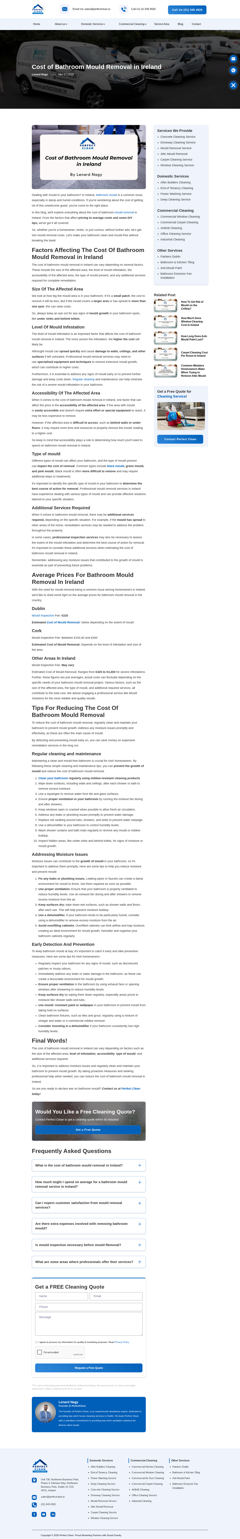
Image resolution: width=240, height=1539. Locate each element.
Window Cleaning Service (177, 165)
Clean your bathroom (53, 778)
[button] (61, 24)
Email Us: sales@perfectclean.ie (91, 9)
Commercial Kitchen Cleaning (147, 1466)
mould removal (124, 212)
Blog (180, 24)
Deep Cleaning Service (175, 199)
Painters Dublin (170, 256)
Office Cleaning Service (175, 233)
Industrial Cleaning (172, 239)
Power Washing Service (176, 193)
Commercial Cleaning (131, 24)
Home (36, 24)
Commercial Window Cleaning (180, 216)
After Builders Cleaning (175, 182)
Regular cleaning (83, 379)
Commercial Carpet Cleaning (179, 222)
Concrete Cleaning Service (177, 136)
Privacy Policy (122, 1342)
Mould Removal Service (176, 148)
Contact (196, 24)
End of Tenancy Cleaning (176, 188)
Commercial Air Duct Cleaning (148, 1478)
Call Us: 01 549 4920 (143, 9)
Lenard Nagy (68, 1402)
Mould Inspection (43, 615)
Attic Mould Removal (173, 154)
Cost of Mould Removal (63, 622)
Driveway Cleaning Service (178, 142)
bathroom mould (106, 195)
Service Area (161, 24)
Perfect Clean (130, 1088)
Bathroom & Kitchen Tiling (177, 262)
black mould (115, 466)
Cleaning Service (171, 396)
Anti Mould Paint (171, 268)
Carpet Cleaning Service (176, 159)
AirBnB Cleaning (171, 228)
